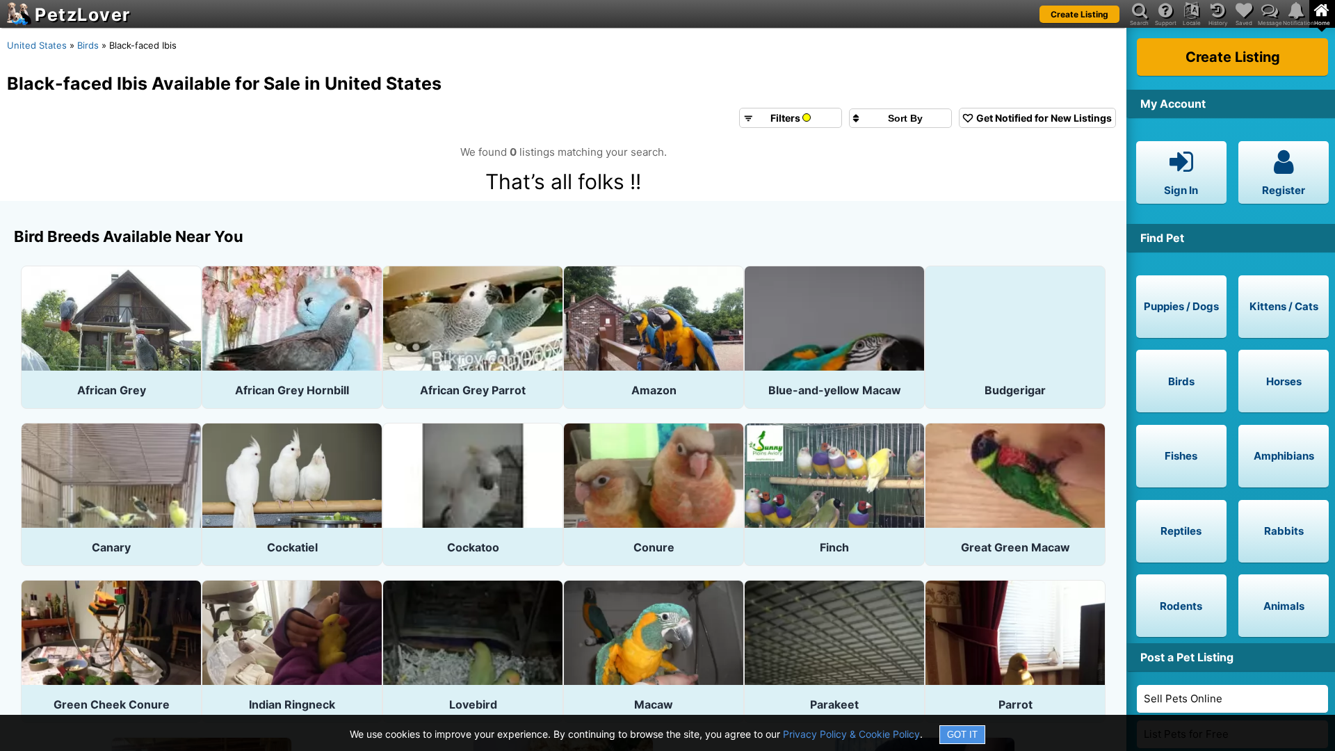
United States (37, 45)
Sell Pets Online (1183, 698)
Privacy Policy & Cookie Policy (851, 734)
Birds (88, 45)
